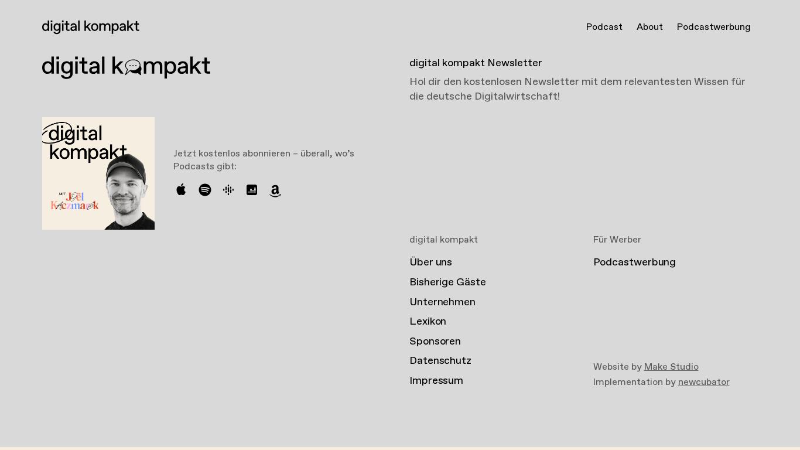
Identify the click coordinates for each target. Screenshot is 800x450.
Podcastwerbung (714, 27)
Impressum (436, 381)
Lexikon (427, 322)
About (650, 27)
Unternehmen (442, 302)
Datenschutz (440, 361)
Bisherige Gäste (447, 282)
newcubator (704, 382)
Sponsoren (435, 342)
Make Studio (671, 367)
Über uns (430, 262)
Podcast (604, 27)
